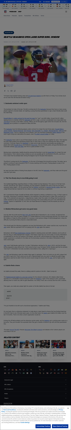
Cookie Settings (25, 422)
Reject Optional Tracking (60, 426)
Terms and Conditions (9, 409)
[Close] (68, 408)
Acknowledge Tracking (43, 426)
